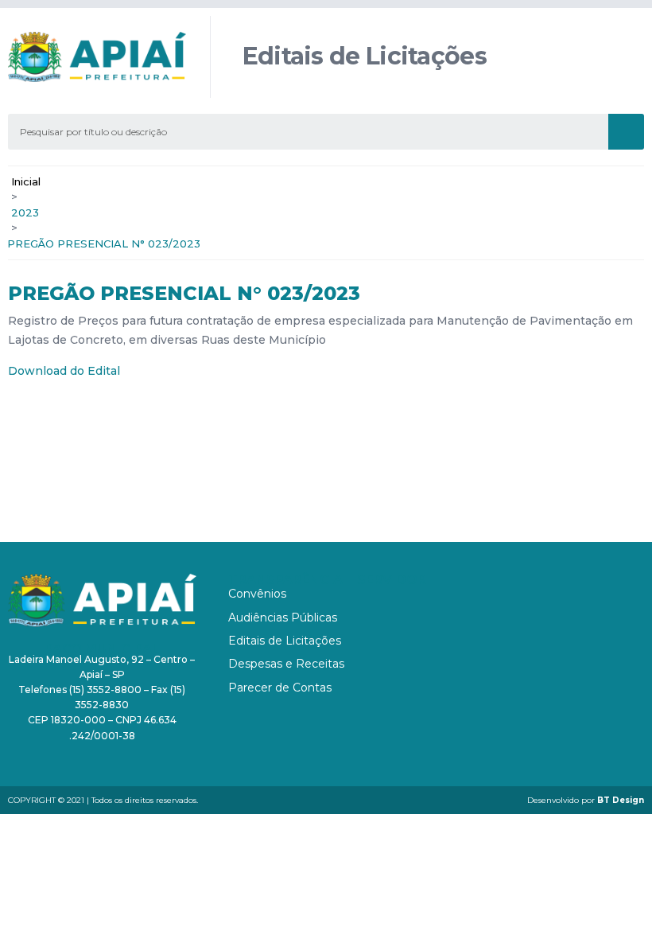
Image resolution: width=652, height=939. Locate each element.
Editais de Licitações (284, 640)
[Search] (626, 132)
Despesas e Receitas (286, 664)
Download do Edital (64, 371)
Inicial (26, 181)
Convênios (257, 593)
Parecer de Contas (280, 687)
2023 (25, 212)
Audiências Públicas (282, 617)
